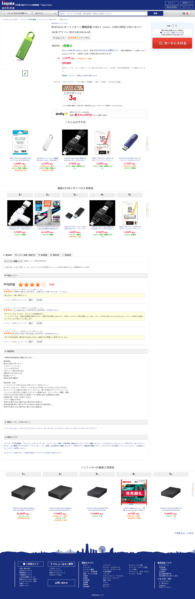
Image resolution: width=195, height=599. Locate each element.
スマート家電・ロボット (17, 448)
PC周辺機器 (107, 571)
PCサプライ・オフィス (111, 578)
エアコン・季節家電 (90, 571)
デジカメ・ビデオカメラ (111, 567)
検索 (155, 13)
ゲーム (105, 582)
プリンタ (106, 574)
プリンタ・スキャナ (31, 443)
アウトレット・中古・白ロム (139, 571)
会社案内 (162, 571)
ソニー (6, 428)
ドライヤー (107, 565)
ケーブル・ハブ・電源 (40, 446)
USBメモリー (64, 19)
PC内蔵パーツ (117, 446)
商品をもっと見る (185, 533)
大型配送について (25, 575)
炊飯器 (85, 578)
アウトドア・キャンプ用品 (138, 567)
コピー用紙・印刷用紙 (61, 443)
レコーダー (87, 567)
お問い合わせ (61, 583)
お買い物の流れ (24, 568)
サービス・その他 (135, 574)
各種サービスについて (57, 573)
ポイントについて (55, 570)
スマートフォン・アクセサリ (113, 576)
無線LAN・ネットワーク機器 (82, 443)
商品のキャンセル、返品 (28, 579)
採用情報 (162, 567)
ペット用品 (133, 569)
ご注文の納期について (27, 577)
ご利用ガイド (186, 3)
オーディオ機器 (88, 569)
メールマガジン (164, 581)
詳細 (104, 115)
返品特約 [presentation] (68, 255)
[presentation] (7, 255)
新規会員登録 (171, 7)
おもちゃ (106, 584)
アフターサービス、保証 (28, 581)
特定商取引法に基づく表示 (168, 576)
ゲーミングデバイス (103, 446)
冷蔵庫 (85, 576)
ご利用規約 (163, 569)
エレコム (13, 428)
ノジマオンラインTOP (9, 19)
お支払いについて (25, 570)
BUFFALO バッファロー (60, 23)
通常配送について (25, 573)
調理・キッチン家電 (90, 574)
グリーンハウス (71, 428)
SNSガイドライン (165, 587)
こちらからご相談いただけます (173, 32)
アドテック (33, 428)
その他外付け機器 (57, 446)
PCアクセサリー (24, 446)
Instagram (162, 585)
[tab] (7, 255)
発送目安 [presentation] (56, 255)
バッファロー (59, 428)
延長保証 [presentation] (44, 255)
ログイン (171, 3)
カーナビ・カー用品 (136, 565)
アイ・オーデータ (46, 428)
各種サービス (24, 583)
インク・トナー (46, 443)
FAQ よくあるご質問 (63, 564)
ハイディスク (23, 428)
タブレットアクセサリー (104, 443)
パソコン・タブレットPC (112, 569)
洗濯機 (85, 582)
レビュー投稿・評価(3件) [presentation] (26, 255)
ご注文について (54, 568)
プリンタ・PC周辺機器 (28, 19)
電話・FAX (107, 580)
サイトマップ (163, 565)
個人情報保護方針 (165, 574)
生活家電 (86, 580)
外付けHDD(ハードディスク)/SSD (37, 453)
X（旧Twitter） (164, 583)
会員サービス (24, 585)
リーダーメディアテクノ (87, 428)
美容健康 (86, 586)
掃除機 (85, 584)
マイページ (186, 7)
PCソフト (106, 586)
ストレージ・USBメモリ (47, 19)
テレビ (85, 565)
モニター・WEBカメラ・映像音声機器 (80, 446)
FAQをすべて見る (55, 575)
